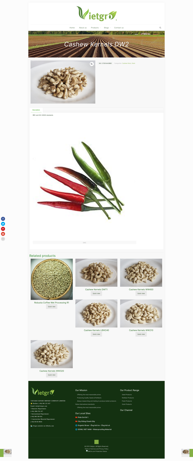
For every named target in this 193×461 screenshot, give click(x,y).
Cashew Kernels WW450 (141, 289)
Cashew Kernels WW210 (141, 330)
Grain (133, 63)
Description (36, 110)
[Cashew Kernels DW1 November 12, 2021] (6, 453)
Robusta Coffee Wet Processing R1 (51, 302)
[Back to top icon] (96, 442)
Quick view (51, 306)
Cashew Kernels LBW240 (96, 330)
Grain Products (127, 404)
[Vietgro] (96, 14)
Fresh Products (127, 401)
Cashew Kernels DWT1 (96, 289)
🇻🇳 (81, 417)
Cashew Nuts (126, 63)
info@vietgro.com (41, 406)
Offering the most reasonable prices (89, 394)
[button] (92, 64)
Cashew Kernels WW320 (52, 371)
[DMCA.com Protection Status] (96, 451)
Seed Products (127, 394)
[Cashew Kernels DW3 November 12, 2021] (187, 453)
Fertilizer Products (128, 398)
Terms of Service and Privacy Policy (96, 449)
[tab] (36, 110)
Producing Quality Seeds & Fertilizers (89, 398)
